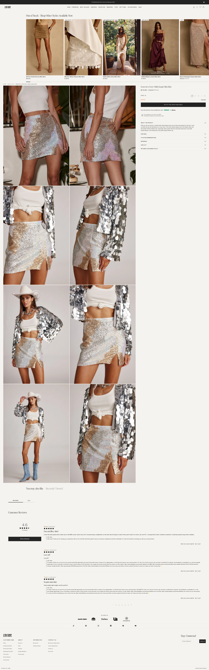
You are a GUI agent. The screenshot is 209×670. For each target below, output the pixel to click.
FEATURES (143, 134)
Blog (19, 645)
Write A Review (24, 539)
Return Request (6, 657)
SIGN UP (202, 641)
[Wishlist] (200, 7)
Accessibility (6, 659)
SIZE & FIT (143, 145)
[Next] (182, 49)
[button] (113, 605)
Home (4, 84)
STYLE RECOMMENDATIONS (148, 137)
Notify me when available (173, 104)
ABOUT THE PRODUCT (147, 122)
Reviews (20, 648)
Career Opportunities (53, 645)
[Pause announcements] (204, 2)
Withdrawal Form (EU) (8, 651)
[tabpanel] (104, 49)
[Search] (197, 7)
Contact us (50, 648)
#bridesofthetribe (22, 651)
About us (20, 643)
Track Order (6, 654)
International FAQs (7, 645)
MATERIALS (144, 141)
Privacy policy (21, 654)
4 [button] (125, 605)
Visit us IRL (50, 651)
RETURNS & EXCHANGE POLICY (149, 148)
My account (35, 643)
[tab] (49, 15)
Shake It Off (11, 84)
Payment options (37, 645)
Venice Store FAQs (7, 648)
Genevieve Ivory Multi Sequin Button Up (162, 130)
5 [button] (128, 605)
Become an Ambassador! (54, 643)
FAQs (4, 643)
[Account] (194, 7)
